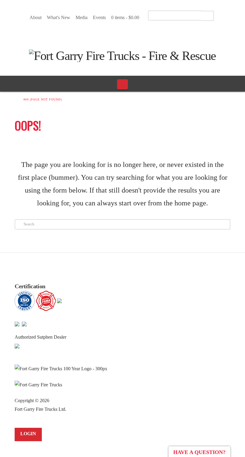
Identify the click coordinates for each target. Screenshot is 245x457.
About (36, 17)
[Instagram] (134, 32)
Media (82, 17)
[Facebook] (113, 32)
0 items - (125, 17)
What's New (58, 17)
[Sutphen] (17, 345)
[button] (122, 84)
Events (99, 17)
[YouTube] (124, 32)
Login (28, 433)
